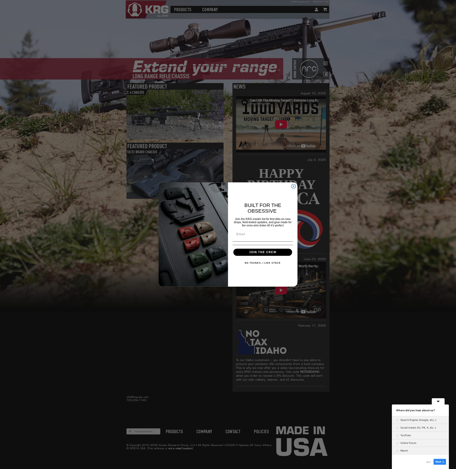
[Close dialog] (293, 186)
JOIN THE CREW (262, 252)
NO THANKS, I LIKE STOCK (263, 263)
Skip (428, 461)
